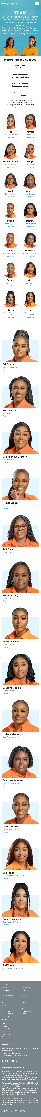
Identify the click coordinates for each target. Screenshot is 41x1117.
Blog (22, 1005)
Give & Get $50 (25, 993)
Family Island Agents (8, 1013)
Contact (23, 1013)
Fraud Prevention (7, 1034)
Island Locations (26, 1011)
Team (3, 1008)
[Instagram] (10, 1061)
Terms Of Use (6, 1026)
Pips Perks (24, 990)
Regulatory (5, 1037)
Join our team (6, 1011)
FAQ (22, 1008)
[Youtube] (13, 1061)
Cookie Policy (6, 1031)
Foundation (5, 1016)
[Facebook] (6, 1061)
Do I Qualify (5, 990)
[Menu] (36, 3)
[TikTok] (16, 1061)
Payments (5, 993)
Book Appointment (7, 995)
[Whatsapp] (3, 1061)
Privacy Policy (6, 1029)
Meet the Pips (25, 987)
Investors (5, 1019)
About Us (4, 1005)
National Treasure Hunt (28, 995)
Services (4, 987)
